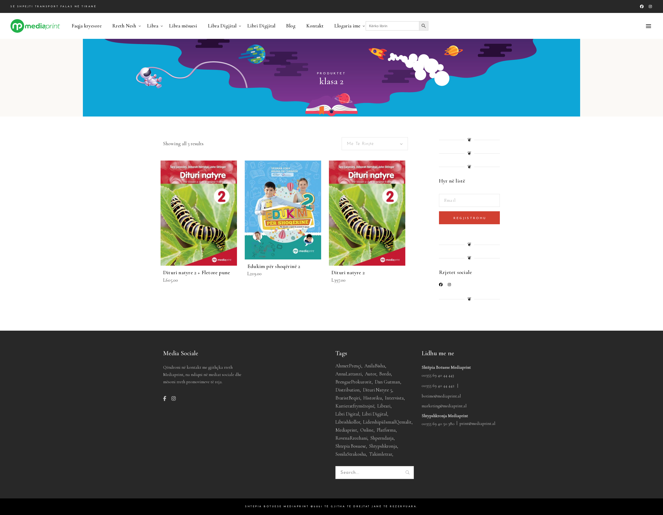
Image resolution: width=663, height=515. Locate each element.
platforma (386, 430)
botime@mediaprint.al (441, 396)
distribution (347, 390)
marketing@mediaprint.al (444, 406)
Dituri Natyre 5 (377, 390)
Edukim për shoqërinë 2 (273, 266)
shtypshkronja (383, 446)
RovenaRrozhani (351, 438)
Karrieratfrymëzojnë (354, 406)
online (366, 430)
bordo (385, 374)
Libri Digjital (374, 414)
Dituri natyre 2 (348, 272)
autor (370, 374)
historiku (372, 398)
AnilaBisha (374, 366)
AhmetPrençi (348, 366)
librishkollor (347, 422)
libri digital (347, 414)
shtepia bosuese (350, 446)
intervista (394, 398)
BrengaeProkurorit (353, 382)
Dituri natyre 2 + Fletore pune (196, 272)
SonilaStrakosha (350, 454)
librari (384, 406)
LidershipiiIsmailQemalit (387, 422)
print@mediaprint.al (477, 423)
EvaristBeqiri (347, 398)
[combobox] (375, 143)
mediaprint (346, 430)
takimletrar (380, 454)
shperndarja (382, 438)
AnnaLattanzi (348, 374)
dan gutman (387, 382)
